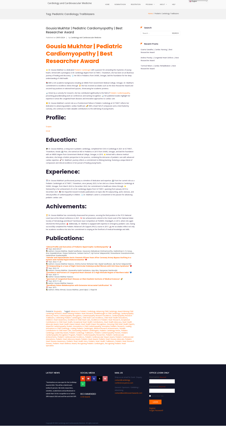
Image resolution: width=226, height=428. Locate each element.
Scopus (48, 126)
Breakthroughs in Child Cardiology (107, 313)
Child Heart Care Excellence (93, 318)
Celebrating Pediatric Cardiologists (69, 318)
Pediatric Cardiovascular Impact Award (99, 337)
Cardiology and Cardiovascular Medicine (70, 3)
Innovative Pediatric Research (113, 326)
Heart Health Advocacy (112, 322)
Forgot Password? (156, 410)
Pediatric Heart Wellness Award (65, 343)
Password (157, 386)
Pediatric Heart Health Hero (77, 341)
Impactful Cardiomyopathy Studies (59, 326)
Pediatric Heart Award (89, 339)
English (194, 1)
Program (149, 4)
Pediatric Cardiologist (82, 70)
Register (152, 408)
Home (107, 4)
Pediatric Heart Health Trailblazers (101, 341)
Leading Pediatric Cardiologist (81, 328)
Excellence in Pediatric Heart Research (105, 320)
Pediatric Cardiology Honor (110, 330)
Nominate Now (120, 4)
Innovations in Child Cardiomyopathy (87, 326)
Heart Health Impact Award (69, 324)
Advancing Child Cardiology (106, 311)
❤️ (89, 266)
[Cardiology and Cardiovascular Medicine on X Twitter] (99, 378)
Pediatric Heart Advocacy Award (68, 339)
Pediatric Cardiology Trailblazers (81, 333)
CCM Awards (85, 397)
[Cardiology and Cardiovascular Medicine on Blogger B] (82, 378)
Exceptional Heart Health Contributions (88, 322)
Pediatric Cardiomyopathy (120, 93)
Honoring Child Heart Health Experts (120, 324)
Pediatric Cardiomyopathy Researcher (90, 335)
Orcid (48, 131)
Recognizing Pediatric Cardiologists (90, 343)
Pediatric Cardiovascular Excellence (71, 337)
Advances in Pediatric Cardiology (83, 311)
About (162, 4)
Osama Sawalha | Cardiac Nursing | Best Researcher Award (156, 50)
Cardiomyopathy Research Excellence (97, 315)
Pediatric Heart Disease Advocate (111, 339)
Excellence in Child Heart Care (79, 320)
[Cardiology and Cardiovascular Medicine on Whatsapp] (82, 384)
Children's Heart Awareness (56, 320)
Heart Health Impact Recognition (93, 324)
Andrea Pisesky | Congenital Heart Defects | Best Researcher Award (160, 59)
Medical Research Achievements (106, 328)
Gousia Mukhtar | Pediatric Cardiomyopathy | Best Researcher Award (84, 30)
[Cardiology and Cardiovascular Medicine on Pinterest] (105, 378)
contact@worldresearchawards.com (128, 393)
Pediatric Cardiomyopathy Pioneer (107, 333)
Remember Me (157, 396)
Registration (136, 4)
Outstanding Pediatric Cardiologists (85, 330)
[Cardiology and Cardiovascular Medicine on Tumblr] (93, 378)
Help (173, 4)
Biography (58, 311)
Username (157, 377)
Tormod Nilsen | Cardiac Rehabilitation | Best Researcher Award (158, 67)
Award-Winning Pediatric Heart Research (78, 313)
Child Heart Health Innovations (115, 318)
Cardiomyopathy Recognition (70, 315)
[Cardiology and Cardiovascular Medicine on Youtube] (88, 378)
